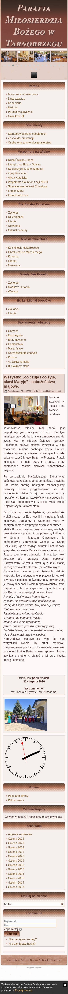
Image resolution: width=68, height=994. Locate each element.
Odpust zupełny (17, 230)
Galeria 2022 (16, 847)
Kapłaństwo (15, 344)
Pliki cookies (16, 800)
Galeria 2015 (16, 878)
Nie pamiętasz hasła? (22, 943)
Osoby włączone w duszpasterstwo (29, 142)
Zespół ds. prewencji (21, 138)
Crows (34, 960)
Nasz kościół (16, 116)
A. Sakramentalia (18, 361)
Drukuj (36, 391)
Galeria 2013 (16, 886)
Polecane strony (18, 795)
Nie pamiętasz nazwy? (23, 939)
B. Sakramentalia (18, 366)
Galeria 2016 (16, 873)
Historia (13, 107)
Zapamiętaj (11, 929)
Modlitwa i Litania (19, 287)
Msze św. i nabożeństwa (23, 94)
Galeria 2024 (16, 838)
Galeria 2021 (16, 851)
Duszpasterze (16, 98)
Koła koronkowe (18, 195)
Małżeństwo (15, 348)
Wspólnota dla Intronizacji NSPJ (28, 182)
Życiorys (13, 212)
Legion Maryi (16, 190)
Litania (12, 221)
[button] (5, 65)
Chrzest (13, 330)
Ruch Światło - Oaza (20, 160)
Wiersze (13, 291)
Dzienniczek (15, 216)
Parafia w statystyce (20, 111)
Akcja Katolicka (17, 177)
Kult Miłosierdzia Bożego (23, 247)
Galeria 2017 (16, 869)
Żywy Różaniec (17, 173)
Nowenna (14, 225)
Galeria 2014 (16, 882)
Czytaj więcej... (24, 990)
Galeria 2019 (16, 860)
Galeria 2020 (16, 856)
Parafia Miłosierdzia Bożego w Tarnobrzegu (34, 25)
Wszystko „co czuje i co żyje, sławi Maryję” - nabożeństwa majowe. (30, 382)
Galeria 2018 (16, 865)
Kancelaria (14, 103)
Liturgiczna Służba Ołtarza (24, 164)
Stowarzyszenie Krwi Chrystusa (27, 186)
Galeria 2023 (16, 843)
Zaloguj (12, 933)
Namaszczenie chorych (22, 352)
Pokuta (12, 357)
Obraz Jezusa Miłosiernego (25, 252)
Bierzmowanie (17, 339)
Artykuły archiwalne (20, 834)
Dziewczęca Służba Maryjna (25, 168)
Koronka (13, 256)
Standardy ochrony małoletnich (27, 133)
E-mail (44, 391)
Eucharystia (15, 335)
